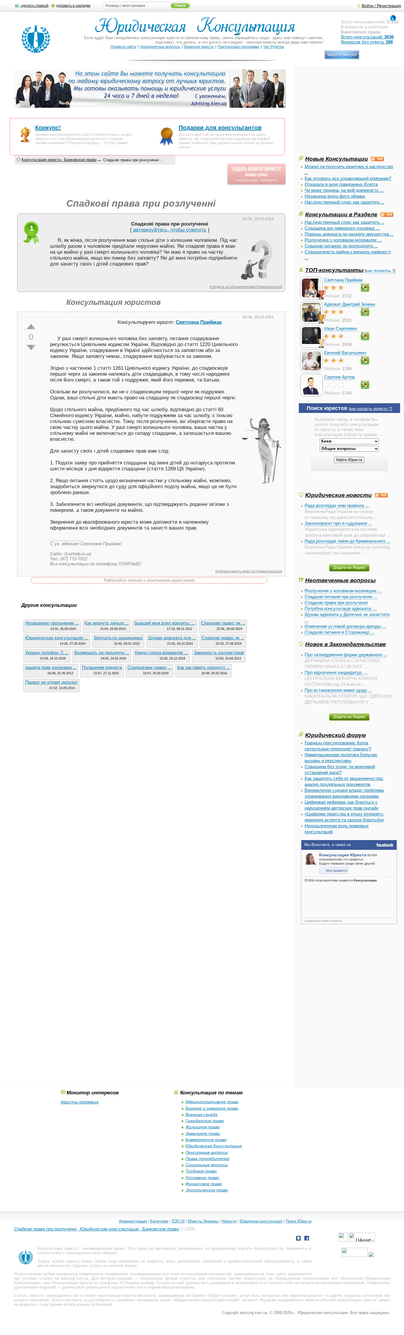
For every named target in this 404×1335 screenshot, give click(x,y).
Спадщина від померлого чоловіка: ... (342, 228)
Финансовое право (203, 1183)
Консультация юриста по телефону (85, 1283)
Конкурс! (48, 127)
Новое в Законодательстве (345, 644)
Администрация (133, 1221)
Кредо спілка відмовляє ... (161, 652)
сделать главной (35, 6)
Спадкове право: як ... (223, 622)
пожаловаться (269, 287)
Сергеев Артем (339, 376)
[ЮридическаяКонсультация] (197, 28)
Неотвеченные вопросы (340, 580)
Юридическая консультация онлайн (207, 1300)
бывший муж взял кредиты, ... (164, 622)
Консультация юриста (57, 1248)
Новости (229, 1221)
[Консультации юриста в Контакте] (298, 1238)
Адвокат (80, 1265)
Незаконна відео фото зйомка (335, 196)
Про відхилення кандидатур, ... (336, 672)
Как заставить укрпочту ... (203, 667)
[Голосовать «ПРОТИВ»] (31, 347)
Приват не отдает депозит (51, 682)
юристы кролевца (79, 1101)
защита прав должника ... (50, 667)
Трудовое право (201, 1171)
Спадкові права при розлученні (336, 602)
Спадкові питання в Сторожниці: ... (340, 632)
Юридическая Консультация (213, 1145)
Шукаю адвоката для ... (172, 637)
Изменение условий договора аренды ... (345, 626)
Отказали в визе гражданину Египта (341, 184)
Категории (159, 1221)
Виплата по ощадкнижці (118, 637)
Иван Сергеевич (340, 328)
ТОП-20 (178, 1221)
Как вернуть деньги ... (107, 622)
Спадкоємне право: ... (149, 667)
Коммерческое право (206, 1139)
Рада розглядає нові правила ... (337, 505)
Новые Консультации (336, 158)
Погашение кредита (102, 667)
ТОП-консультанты (334, 270)
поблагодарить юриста (235, 571)
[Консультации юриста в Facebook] (306, 1238)
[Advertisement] (343, 113)
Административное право (212, 1101)
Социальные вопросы (206, 1164)
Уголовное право (202, 1177)
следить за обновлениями (233, 287)
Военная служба (201, 1114)
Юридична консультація (261, 1221)
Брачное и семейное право (211, 1108)
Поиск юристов (327, 408)
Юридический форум (335, 735)
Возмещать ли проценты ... (101, 652)
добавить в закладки (73, 6)
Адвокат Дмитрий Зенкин (349, 304)
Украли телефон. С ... (47, 652)
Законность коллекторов (219, 652)
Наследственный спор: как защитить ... (344, 202)
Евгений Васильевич (345, 352)
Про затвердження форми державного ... (346, 654)
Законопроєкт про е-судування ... (338, 523)
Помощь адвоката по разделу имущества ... (349, 234)
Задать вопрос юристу (59, 1261)
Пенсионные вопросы (206, 1152)
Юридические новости (338, 495)
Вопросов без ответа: (367, 41)
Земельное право (202, 1133)
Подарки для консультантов (220, 127)
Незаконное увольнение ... (52, 622)
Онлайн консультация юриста (349, 1300)
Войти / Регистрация (381, 6)
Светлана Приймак (343, 279)
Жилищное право (202, 1127)
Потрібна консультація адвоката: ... (340, 608)
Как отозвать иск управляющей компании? (348, 178)
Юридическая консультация (301, 1278)
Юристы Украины (203, 1221)
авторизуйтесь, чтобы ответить (169, 230)
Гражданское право (204, 1120)
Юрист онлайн (222, 1295)
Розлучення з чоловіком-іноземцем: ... (343, 239)
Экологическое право (206, 1190)
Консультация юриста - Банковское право (59, 159)
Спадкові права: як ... (222, 637)
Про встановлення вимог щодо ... (338, 690)
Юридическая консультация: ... (56, 637)
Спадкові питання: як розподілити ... (341, 245)
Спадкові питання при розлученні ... (341, 596)
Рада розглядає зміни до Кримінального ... (347, 540)
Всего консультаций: (367, 36)
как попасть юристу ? (370, 408)
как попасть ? (380, 270)
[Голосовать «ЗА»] (31, 326)
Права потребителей (207, 1158)
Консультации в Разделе (341, 214)
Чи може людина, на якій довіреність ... (344, 190)
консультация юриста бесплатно (126, 1295)
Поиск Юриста (298, 1221)
